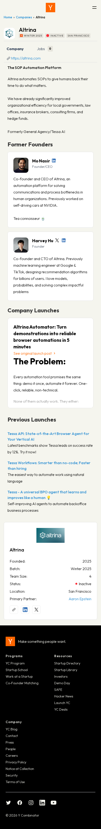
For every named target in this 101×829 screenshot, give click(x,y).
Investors (60, 676)
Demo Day (62, 683)
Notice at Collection (20, 769)
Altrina (17, 550)
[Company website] (14, 609)
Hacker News (63, 696)
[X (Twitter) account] (36, 609)
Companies (24, 17)
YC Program (15, 663)
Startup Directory (67, 663)
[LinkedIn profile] (54, 160)
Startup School (17, 670)
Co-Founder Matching (22, 683)
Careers (12, 755)
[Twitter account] (57, 240)
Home (8, 17)
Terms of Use (15, 782)
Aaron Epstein (80, 598)
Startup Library (65, 670)
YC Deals (60, 709)
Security (12, 775)
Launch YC (62, 703)
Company (15, 48)
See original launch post (32, 353)
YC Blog (11, 729)
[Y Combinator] (50, 7)
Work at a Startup (19, 676)
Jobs (41, 48)
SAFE (58, 690)
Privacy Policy (16, 762)
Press (10, 742)
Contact (12, 736)
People (11, 749)
